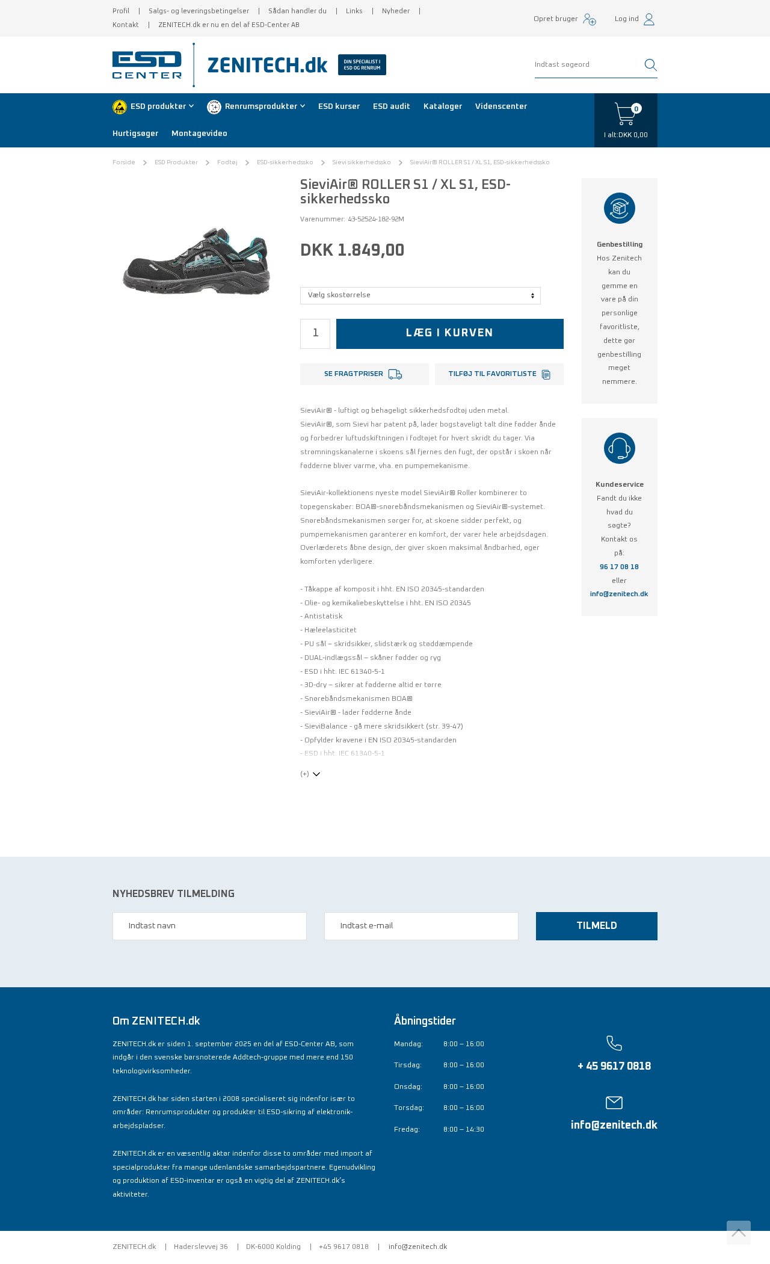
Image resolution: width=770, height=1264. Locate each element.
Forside (123, 162)
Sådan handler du (297, 11)
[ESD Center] (150, 65)
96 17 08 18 (619, 567)
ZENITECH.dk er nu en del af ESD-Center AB (229, 25)
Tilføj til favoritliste (492, 374)
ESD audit (391, 106)
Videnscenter (501, 106)
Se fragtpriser (353, 374)
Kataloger (443, 106)
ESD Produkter (176, 162)
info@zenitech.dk (619, 594)
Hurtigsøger (135, 133)
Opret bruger (556, 19)
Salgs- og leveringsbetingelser (199, 11)
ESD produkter (158, 106)
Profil (120, 11)
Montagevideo (199, 133)
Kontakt (125, 25)
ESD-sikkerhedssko (285, 162)
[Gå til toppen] (739, 1233)
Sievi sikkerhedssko (362, 162)
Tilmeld (596, 926)
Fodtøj (227, 162)
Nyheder (396, 11)
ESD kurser (339, 106)
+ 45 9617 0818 (614, 1066)
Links (354, 11)
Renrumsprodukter (261, 106)
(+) (304, 774)
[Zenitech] (292, 65)
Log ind (627, 19)
